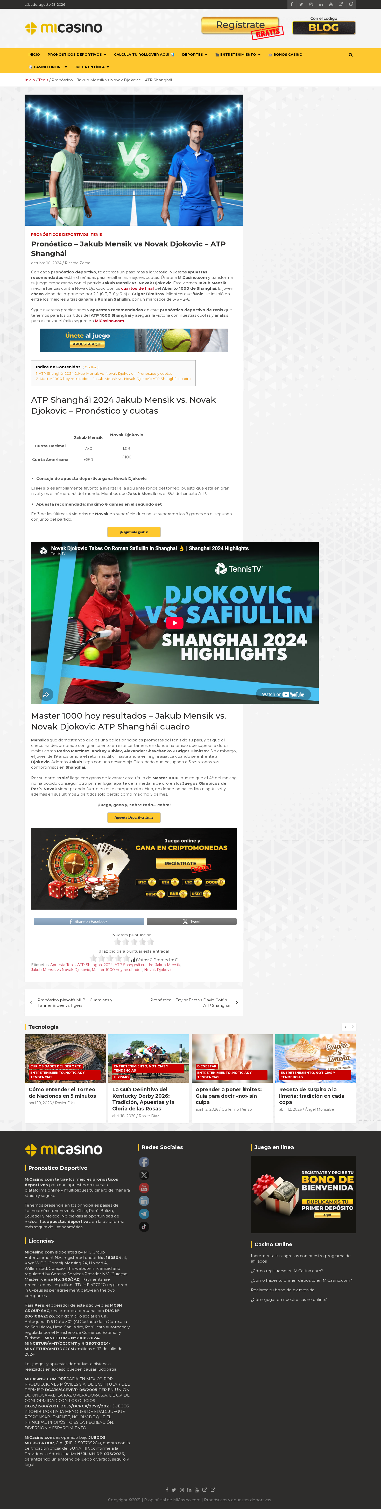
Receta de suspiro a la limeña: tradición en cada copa (311, 1096)
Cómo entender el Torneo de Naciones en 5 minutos (62, 1093)
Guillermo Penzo (237, 1109)
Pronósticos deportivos (75, 54)
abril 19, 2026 (40, 1103)
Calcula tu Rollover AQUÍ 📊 (144, 54)
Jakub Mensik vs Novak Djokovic (60, 969)
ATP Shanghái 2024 (95, 964)
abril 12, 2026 (207, 1109)
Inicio (34, 54)
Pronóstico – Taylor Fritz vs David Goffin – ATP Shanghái (190, 1002)
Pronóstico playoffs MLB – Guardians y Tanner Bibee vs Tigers (75, 1002)
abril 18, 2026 (123, 1116)
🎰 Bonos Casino (285, 54)
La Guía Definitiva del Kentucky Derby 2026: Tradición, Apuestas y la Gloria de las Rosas (143, 1099)
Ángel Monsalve (319, 1109)
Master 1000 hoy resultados (117, 969)
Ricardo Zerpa (77, 263)
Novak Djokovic (158, 969)
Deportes (192, 54)
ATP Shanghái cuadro (134, 964)
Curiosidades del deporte (55, 1066)
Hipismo (121, 1077)
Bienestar (206, 1066)
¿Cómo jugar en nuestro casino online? (289, 1299)
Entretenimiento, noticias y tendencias (57, 1075)
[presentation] (345, 1027)
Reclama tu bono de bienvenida (282, 1289)
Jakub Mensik (167, 964)
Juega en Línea (90, 67)
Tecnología (43, 1027)
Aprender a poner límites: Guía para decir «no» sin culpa (229, 1096)
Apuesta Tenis (62, 964)
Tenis (96, 234)
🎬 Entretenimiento (235, 54)
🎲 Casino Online (46, 67)
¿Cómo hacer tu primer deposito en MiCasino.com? (301, 1280)
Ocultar (90, 367)
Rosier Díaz (65, 1103)
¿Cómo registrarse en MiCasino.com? (287, 1270)
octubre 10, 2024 (46, 263)
